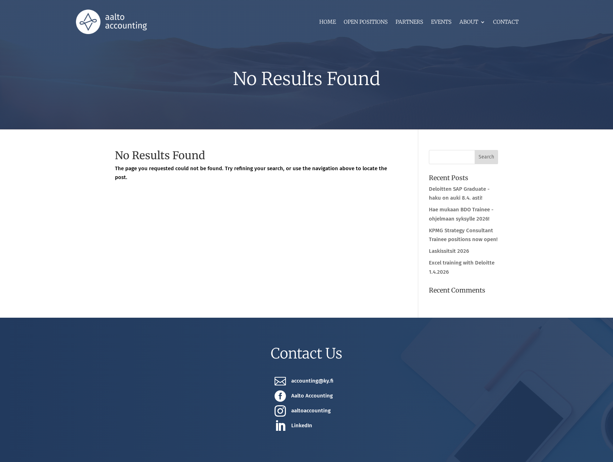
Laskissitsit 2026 (449, 251)
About (468, 22)
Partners (409, 22)
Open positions (366, 22)
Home (327, 22)
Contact (506, 22)
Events (441, 22)
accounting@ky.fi (312, 381)
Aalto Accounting (312, 396)
